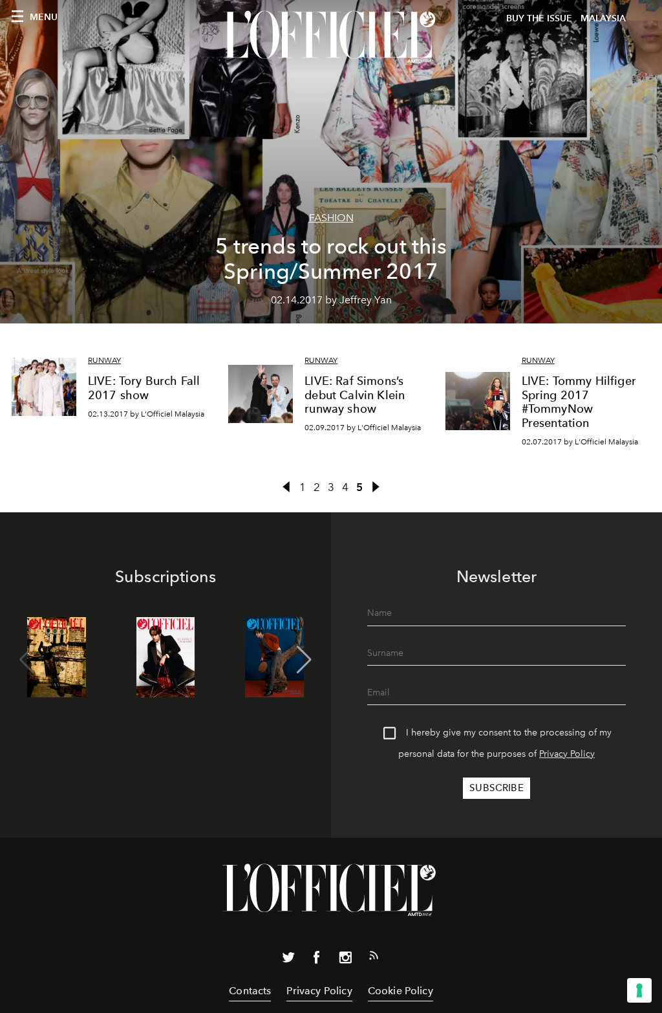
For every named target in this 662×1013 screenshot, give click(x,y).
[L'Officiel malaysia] (331, 37)
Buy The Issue (539, 18)
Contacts (250, 991)
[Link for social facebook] (316, 959)
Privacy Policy (567, 753)
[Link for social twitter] (288, 959)
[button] (304, 660)
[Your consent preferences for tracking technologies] (639, 990)
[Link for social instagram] (345, 959)
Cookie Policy (400, 991)
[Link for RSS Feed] (373, 958)
